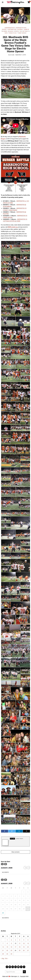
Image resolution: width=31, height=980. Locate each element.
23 (11, 950)
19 (23, 947)
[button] (15, 89)
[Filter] (5, 864)
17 (15, 947)
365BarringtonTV (10, 27)
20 (28, 947)
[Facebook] (4, 831)
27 (28, 950)
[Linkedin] (19, 831)
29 (7, 954)
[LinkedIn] (15, 967)
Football (20, 29)
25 (19, 950)
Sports (16, 31)
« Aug (2, 958)
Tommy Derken (22, 33)
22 (7, 950)
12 (23, 943)
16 (11, 947)
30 (11, 954)
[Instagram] (12, 967)
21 (3, 950)
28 (3, 954)
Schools (10, 31)
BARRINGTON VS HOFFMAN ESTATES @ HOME (15, 220)
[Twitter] (11, 831)
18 (19, 947)
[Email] (26, 831)
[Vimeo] (21, 967)
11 (19, 943)
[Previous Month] (25, 867)
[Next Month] (28, 867)
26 (23, 950)
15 (7, 947)
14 (3, 947)
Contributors (12, 29)
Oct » (6, 958)
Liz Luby (12, 54)
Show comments (15, 852)
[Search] (2, 864)
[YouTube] (18, 967)
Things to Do (13, 33)
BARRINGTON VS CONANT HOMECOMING (14, 209)
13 (28, 943)
